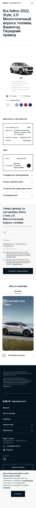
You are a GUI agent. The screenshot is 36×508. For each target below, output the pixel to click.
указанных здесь (11, 257)
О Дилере (6, 419)
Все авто (18, 291)
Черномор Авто (15, 3)
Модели (6, 408)
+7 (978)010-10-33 (9, 249)
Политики (6, 488)
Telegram (9, 450)
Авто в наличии (9, 413)
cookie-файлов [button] (27, 481)
